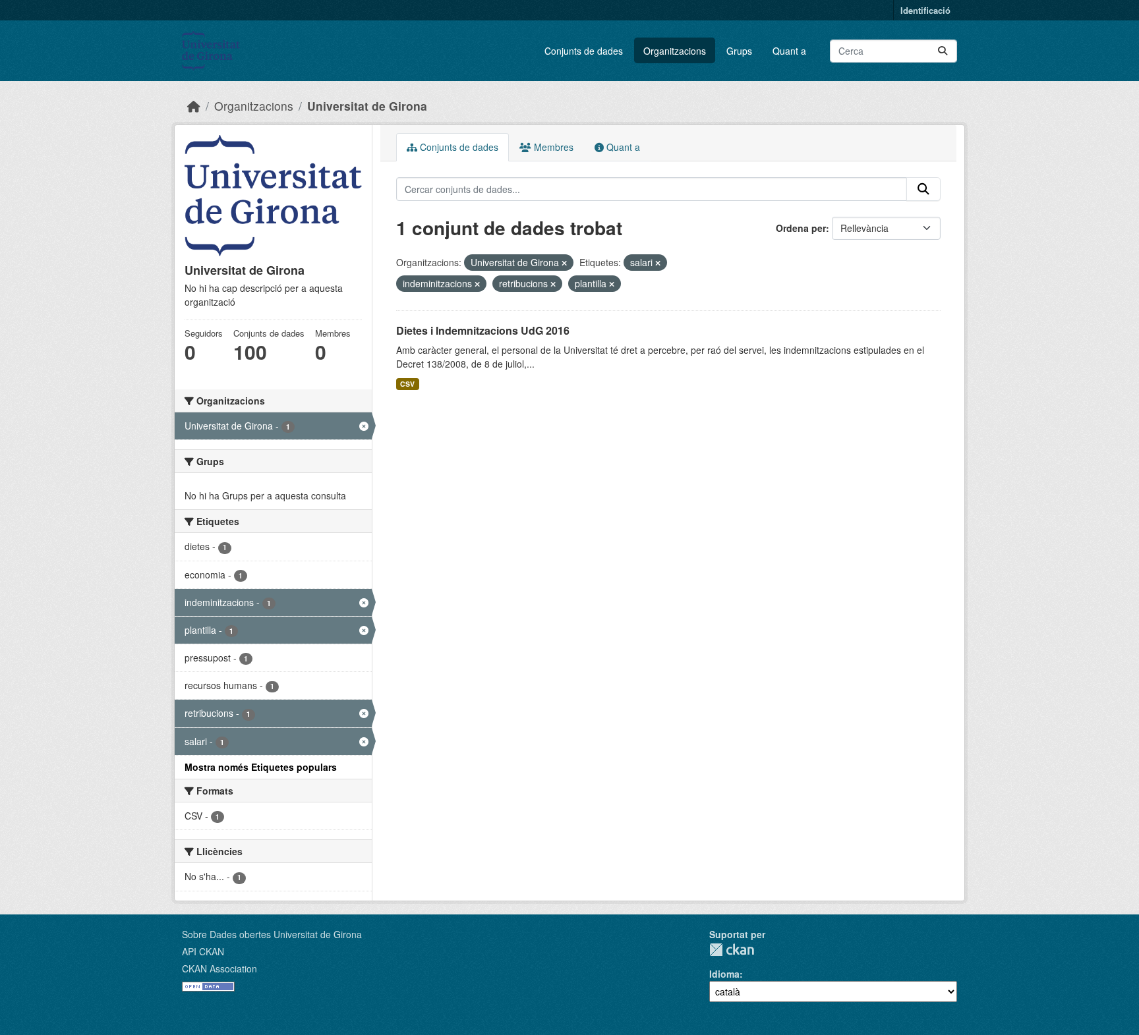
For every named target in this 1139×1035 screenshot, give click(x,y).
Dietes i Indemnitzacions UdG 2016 (483, 330)
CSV (407, 384)
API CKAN (203, 951)
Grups (739, 50)
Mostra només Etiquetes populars (261, 766)
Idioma (724, 973)
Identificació (925, 10)
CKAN (731, 950)
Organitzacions (674, 50)
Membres (552, 147)
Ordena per (801, 228)
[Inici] (193, 106)
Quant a (789, 50)
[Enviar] (942, 51)
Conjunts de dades (583, 50)
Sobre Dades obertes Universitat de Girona (272, 934)
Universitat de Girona (367, 106)
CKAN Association (219, 968)
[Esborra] (564, 263)
